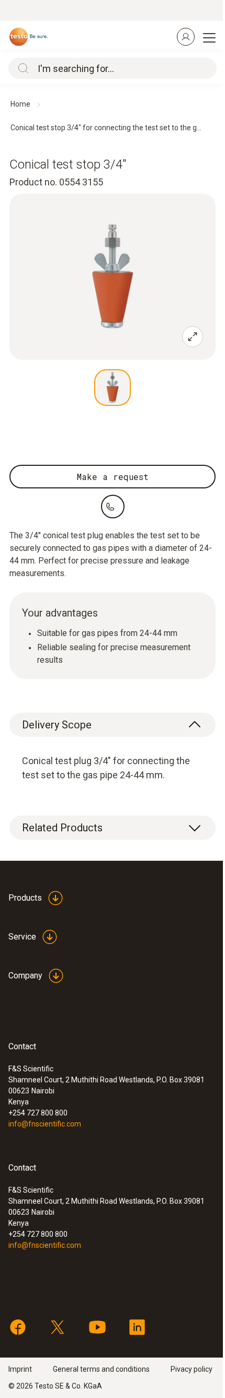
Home (20, 104)
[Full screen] (192, 336)
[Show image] (112, 387)
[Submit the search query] (21, 68)
